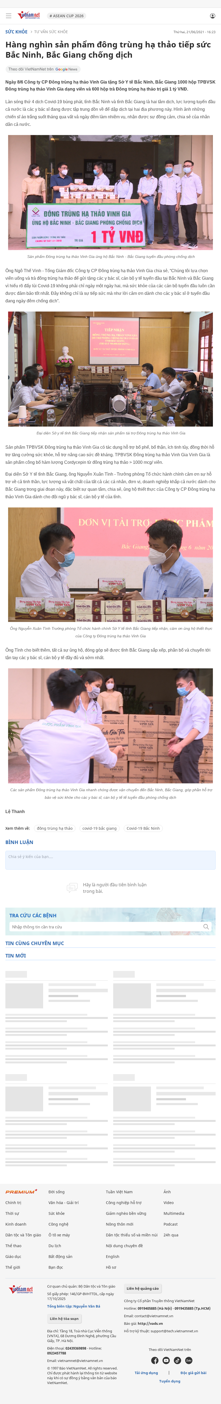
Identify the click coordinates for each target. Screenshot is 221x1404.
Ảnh (167, 1191)
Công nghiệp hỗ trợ (123, 1202)
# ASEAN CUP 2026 (67, 15)
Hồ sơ (111, 1267)
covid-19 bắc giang (99, 828)
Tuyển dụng (169, 1381)
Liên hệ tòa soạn (64, 1318)
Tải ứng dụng (146, 1372)
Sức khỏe (16, 32)
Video (169, 1202)
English (112, 1256)
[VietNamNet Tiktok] (177, 1362)
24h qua (171, 1234)
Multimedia (174, 1213)
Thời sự (12, 1213)
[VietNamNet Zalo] (188, 1362)
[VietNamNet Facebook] (154, 1362)
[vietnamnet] (29, 19)
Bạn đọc (56, 1267)
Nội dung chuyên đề (124, 1245)
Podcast (171, 1224)
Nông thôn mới (119, 1224)
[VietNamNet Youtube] (166, 1362)
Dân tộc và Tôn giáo (23, 1234)
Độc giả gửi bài (193, 1372)
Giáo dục (13, 1256)
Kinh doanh (15, 1224)
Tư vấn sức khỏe (51, 31)
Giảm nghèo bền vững (126, 1213)
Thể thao (13, 1245)
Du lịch (55, 1245)
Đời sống (57, 1191)
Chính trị (13, 1202)
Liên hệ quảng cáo (143, 1288)
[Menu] (8, 16)
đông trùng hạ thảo (54, 828)
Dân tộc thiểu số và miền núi (132, 1234)
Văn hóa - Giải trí (64, 1202)
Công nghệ (58, 1224)
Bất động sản (60, 1256)
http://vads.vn (150, 1323)
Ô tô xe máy (59, 1234)
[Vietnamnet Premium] (21, 1193)
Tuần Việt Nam (119, 1191)
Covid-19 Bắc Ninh (143, 828)
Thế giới (12, 1267)
